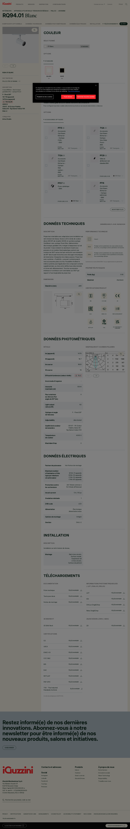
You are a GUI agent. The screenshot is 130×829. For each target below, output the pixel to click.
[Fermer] (96, 85)
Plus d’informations (74, 91)
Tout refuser (68, 96)
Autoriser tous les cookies (86, 96)
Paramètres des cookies (44, 96)
